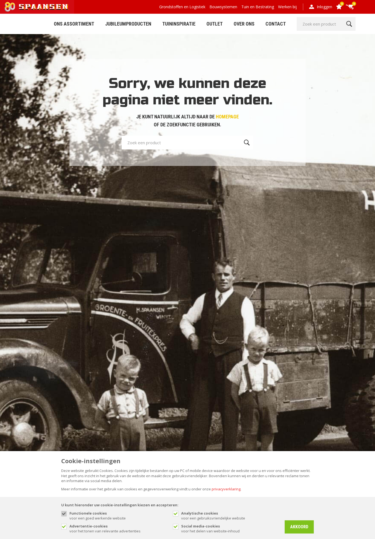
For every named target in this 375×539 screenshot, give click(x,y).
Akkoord (299, 526)
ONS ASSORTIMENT (74, 24)
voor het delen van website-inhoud (210, 529)
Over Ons (244, 24)
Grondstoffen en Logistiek (182, 6)
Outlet (214, 24)
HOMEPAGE (227, 117)
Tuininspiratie (178, 24)
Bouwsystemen (223, 6)
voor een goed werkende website (97, 516)
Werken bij (287, 6)
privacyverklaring (226, 489)
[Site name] (37, 7)
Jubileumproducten (128, 24)
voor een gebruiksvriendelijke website (213, 516)
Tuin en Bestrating (257, 6)
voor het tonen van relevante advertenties (105, 529)
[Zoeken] (349, 24)
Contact (275, 24)
